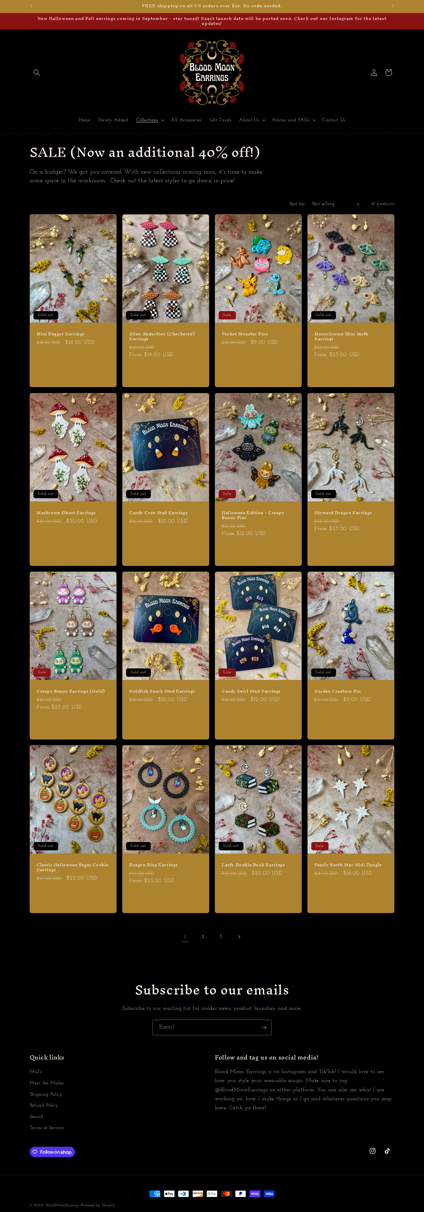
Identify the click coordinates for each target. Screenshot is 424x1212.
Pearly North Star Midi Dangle (348, 864)
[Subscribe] (264, 1027)
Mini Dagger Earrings (61, 334)
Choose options (73, 372)
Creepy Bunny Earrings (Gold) (71, 691)
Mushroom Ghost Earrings (66, 512)
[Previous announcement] (31, 6)
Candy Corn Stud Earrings (158, 512)
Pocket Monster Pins (245, 334)
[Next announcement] (393, 6)
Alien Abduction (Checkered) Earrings (162, 337)
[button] (37, 72)
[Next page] (239, 937)
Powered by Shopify (98, 1205)
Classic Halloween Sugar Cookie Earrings (72, 867)
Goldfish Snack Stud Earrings (162, 691)
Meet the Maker (47, 1083)
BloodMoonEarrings (63, 1205)
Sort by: (298, 204)
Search (37, 1116)
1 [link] (185, 937)
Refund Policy (44, 1105)
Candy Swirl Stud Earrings (251, 691)
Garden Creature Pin (337, 691)
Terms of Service (47, 1128)
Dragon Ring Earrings (153, 864)
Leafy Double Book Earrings (253, 864)
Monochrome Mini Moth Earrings (341, 337)
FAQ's (36, 1072)
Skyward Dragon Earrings (343, 512)
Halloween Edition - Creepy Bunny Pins (253, 515)
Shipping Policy (46, 1094)
